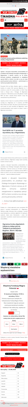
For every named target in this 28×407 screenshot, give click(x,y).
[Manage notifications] (4, 403)
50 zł (13, 324)
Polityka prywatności (18, 403)
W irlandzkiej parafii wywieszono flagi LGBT (22, 350)
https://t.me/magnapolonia (14, 356)
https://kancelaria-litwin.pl (6, 339)
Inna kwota (14, 329)
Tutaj (23, 333)
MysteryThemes (14, 405)
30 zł (7, 324)
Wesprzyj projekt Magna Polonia (14, 28)
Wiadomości (4, 56)
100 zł (20, 324)
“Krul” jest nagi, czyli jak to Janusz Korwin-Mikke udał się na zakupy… (7, 350)
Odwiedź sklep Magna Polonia (14, 24)
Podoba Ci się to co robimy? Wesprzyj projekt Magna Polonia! (14, 64)
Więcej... (2, 400)
